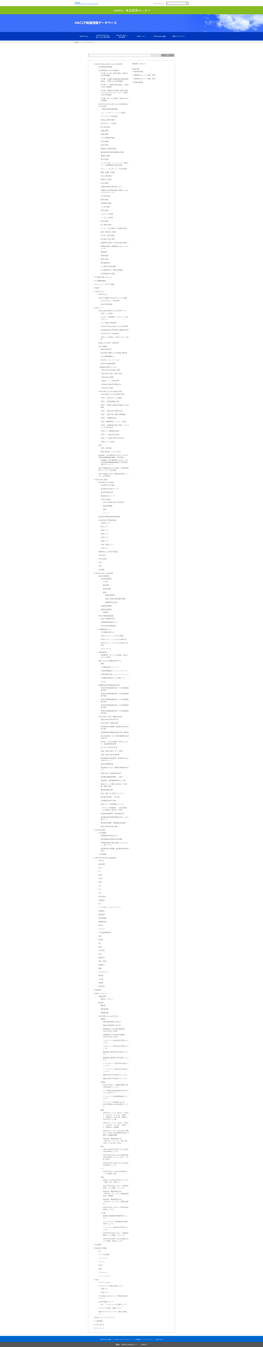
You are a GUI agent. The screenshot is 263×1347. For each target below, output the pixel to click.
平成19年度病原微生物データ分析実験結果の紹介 (115, 712)
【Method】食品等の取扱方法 (111, 384)
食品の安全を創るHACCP (110, 719)
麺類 (102, 1110)
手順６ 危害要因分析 (108, 418)
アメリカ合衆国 (104, 1254)
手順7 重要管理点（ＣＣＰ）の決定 (113, 421)
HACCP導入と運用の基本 (110, 723)
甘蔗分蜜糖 (104, 141)
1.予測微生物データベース (110, 667)
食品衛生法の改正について (110, 489)
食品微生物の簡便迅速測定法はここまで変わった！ (115, 818)
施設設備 (102, 914)
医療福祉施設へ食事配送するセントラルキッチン (115, 247)
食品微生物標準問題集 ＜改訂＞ (112, 777)
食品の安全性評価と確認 (109, 826)
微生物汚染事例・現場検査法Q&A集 (113, 823)
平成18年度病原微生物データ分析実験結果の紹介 (115, 706)
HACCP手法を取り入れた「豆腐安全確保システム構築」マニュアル (116, 1234)
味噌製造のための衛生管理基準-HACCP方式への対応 (114, 1030)
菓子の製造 (104, 159)
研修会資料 (102, 996)
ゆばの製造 (104, 183)
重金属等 (106, 585)
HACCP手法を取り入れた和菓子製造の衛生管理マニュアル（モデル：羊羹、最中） (116, 1157)
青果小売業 (104, 259)
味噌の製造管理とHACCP (112, 1022)
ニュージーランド (105, 1276)
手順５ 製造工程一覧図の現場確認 (113, 414)
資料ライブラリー (101, 993)
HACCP (101, 860)
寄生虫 (101, 925)
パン (102, 1169)
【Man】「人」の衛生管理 (110, 381)
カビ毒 (105, 581)
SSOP (101, 878)
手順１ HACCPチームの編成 (111, 398)
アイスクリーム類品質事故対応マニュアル (115, 1097)
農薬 (104, 592)
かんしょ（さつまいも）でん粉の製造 (114, 169)
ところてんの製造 (107, 217)
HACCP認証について (106, 1302)
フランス (102, 1262)
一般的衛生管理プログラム (108, 367)
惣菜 (102, 1177)
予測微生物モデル (105, 629)
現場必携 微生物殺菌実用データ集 (113, 780)
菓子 (102, 1146)
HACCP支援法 (106, 499)
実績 (104, 509)
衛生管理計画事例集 (105, 67)
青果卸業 (104, 252)
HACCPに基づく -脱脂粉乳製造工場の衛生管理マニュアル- (115, 1086)
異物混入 (106, 612)
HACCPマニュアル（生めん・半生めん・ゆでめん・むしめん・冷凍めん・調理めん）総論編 (116, 1125)
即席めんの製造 (106, 179)
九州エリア (104, 548)
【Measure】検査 (107, 388)
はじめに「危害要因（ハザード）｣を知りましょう (114, 318)
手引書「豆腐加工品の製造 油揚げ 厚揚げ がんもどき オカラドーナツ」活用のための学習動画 (114, 93)
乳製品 (103, 1082)
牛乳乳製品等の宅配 (108, 273)
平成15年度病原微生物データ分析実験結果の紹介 (115, 689)
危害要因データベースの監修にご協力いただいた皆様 (115, 656)
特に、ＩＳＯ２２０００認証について (114, 1304)
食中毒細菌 (102, 918)
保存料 (101, 939)
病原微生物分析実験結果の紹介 (109, 685)
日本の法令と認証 (101, 479)
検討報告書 (104, 1009)
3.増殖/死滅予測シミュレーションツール (115, 674)
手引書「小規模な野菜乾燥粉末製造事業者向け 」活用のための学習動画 (115, 80)
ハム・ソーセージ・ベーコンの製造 (113, 113)
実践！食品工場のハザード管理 (111, 751)
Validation (102, 900)
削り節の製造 (105, 127)
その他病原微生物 (105, 932)
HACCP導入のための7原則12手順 (110, 391)
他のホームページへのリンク (105, 1317)
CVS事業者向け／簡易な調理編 (111, 270)
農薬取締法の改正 (111, 602)
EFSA (101, 1265)
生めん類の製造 (106, 176)
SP (100, 893)
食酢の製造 (104, 134)
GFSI (100, 562)
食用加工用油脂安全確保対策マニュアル (115, 1217)
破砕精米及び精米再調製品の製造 (112, 152)
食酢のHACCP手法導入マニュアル (115, 1075)
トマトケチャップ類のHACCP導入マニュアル (116, 1064)
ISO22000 (102, 555)
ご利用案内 (99, 1321)
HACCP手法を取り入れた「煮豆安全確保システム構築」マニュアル (116, 1187)
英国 (100, 1269)
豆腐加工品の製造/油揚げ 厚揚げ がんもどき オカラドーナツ (114, 191)
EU (100, 1251)
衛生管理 (102, 864)
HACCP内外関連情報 (108, 626)
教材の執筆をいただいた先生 (111, 451)
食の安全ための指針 (108, 485)
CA (100, 889)
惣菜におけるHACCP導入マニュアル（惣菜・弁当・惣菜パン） (116, 1181)
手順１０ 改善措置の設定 (110, 431)
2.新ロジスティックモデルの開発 (112, 636)
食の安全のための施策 (106, 482)
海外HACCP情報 (101, 1248)
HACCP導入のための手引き (108, 1016)
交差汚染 (102, 986)
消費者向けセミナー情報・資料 (144, 75)
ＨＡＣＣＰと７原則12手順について (111, 1286)
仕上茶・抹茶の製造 (108, 235)
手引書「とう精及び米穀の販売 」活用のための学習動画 (115, 86)
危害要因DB (103, 652)
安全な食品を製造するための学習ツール (112, 310)
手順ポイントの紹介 (108, 442)
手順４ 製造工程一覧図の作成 (111, 411)
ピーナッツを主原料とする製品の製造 (114, 228)
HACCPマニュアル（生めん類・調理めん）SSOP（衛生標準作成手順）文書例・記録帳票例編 (116, 1133)
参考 (100, 445)
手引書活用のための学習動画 (109, 70)
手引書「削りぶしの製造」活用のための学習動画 (115, 99)
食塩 (100, 936)
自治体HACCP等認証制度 (107, 520)
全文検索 (98, 1244)
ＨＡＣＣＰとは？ (105, 1282)
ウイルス (102, 929)
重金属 (101, 975)
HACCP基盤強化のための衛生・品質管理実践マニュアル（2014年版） (114, 469)
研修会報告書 (138, 82)
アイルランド (103, 1272)
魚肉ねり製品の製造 (108, 120)
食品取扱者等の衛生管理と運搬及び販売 (115, 330)
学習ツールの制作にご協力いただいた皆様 (115, 338)
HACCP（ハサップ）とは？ (110, 360)
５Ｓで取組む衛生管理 (108, 323)
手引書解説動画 (100, 281)
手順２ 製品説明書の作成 (110, 401)
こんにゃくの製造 (107, 214)
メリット (106, 513)
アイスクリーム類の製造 (109, 116)
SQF (100, 566)
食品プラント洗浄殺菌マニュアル (112, 804)
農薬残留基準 (110, 595)
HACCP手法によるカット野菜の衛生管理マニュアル (116, 1208)
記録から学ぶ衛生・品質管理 (109, 343)
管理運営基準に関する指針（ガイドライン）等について (115, 844)
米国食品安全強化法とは (109, 835)
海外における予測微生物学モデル (110, 661)
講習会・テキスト (107, 999)
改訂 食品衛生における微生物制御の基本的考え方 (115, 737)
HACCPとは (99, 291)
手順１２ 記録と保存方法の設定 (112, 438)
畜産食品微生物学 (107, 790)
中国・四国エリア (107, 544)
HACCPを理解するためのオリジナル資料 (113, 298)
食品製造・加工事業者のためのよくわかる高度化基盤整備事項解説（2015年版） (113, 456)
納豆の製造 (104, 199)
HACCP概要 (103, 346)
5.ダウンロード (106, 649)
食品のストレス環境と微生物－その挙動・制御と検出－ (114, 785)
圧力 (100, 954)
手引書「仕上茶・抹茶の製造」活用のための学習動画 (115, 74)
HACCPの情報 (100, 830)
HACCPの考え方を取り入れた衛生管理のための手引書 (114, 105)
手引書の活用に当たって (103, 277)
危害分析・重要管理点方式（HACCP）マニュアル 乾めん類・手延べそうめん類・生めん (116, 1141)
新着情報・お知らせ (138, 64)
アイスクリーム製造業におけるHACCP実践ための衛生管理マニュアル (116, 1104)
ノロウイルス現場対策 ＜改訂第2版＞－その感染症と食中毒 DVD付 (114, 809)
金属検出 (102, 911)
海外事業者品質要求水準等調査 (111, 839)
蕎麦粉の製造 (105, 156)
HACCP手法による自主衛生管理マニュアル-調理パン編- (116, 1172)
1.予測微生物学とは (107, 632)
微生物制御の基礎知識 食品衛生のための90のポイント (115, 759)
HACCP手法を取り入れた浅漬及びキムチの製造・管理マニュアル (116, 1240)
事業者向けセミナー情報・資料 (144, 79)
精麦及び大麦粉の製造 (108, 148)
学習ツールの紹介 (107, 313)
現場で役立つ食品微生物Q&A (111, 773)
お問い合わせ (99, 1324)
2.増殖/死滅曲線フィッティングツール (114, 671)
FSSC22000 (103, 559)
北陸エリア (104, 537)
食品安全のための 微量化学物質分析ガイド (115, 769)
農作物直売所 (105, 263)
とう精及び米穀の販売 (108, 266)
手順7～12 (104, 1292)
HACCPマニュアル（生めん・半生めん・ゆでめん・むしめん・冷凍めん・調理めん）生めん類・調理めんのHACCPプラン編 (116, 1116)
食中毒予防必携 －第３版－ (111, 797)
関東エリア (104, 530)
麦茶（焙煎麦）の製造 (108, 232)
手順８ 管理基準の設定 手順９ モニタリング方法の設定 (115, 426)
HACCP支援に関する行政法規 (113, 502)
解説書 (103, 1005)
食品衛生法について (108, 496)
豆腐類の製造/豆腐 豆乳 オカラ (111, 187)
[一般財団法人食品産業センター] (86, 2)
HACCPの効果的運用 (108, 363)
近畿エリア (104, 541)
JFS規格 (101, 570)
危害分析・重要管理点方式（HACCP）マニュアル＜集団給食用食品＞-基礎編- (116, 1194)
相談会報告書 (138, 71)
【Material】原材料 (107, 377)
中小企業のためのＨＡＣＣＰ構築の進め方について (113, 1297)
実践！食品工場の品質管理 (110, 754)
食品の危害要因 (104, 576)
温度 (100, 947)
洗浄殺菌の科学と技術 (108, 800)
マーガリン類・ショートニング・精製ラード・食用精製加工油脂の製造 (115, 164)
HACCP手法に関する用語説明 (105, 858)
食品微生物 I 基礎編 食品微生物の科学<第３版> (115, 728)
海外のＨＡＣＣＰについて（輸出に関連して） (113, 1313)
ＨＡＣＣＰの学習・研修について (110, 1308)
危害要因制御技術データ (109, 622)
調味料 (103, 1019)
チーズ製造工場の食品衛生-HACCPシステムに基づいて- (116, 1092)
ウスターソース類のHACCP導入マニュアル (116, 1041)
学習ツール (99, 308)
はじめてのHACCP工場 (109, 747)
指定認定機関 (107, 506)
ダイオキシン (103, 972)
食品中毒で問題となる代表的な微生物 (114, 353)
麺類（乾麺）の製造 (108, 172)
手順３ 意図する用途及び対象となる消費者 (115, 406)
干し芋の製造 (105, 207)
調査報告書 (104, 1012)
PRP (100, 882)
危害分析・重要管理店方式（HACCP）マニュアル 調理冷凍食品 (116, 1201)
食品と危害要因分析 (108, 618)
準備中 (97, 288)
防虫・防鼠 (102, 961)
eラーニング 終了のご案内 (104, 284)
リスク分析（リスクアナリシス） (110, 907)
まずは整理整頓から (108, 356)
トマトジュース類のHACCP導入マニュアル (116, 1228)
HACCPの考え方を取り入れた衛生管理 (108, 64)
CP (100, 886)
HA (100, 904)
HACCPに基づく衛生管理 (110, 333)
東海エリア (104, 534)
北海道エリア (105, 523)
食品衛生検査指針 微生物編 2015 (113, 813)
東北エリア (104, 526)
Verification (102, 896)
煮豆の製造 (104, 210)
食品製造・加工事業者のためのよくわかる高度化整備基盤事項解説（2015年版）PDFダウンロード (115, 462)
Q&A (96, 1279)
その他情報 (102, 833)
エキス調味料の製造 (108, 138)
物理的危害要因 (106, 609)
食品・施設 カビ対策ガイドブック (112, 793)
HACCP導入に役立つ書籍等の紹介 (110, 716)
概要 (102, 663)
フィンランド (103, 1258)
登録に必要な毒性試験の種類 (115, 599)
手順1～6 (104, 1289)
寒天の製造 (104, 221)
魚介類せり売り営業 (108, 239)
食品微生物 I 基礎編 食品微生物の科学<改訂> (115, 850)
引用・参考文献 (106, 448)
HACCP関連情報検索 (106, 616)
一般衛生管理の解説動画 (109, 109)
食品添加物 (107, 589)
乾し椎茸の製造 (106, 225)
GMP (100, 875)
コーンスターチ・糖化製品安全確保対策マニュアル (115, 1223)
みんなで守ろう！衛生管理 (110, 301)
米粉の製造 (104, 145)
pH (99, 943)
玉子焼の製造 (105, 196)
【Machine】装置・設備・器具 (111, 373)
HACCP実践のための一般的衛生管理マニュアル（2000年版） (114, 475)
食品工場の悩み (106, 349)
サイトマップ (159, 3)
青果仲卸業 (104, 255)
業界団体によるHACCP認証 (108, 552)
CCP (100, 868)
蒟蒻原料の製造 (106, 203)
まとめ (103, 681)
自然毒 (101, 983)
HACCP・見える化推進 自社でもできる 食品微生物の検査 (114, 743)
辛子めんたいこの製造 (108, 123)
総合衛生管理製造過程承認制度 (109, 516)
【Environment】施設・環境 (110, 370)
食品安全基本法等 (107, 492)
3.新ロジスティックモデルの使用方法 (114, 639)
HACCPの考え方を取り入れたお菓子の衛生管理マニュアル (116, 1150)
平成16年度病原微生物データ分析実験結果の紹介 (115, 695)
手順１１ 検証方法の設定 (110, 434)
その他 (103, 1213)
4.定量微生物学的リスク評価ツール (113, 678)
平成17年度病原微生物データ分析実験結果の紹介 (115, 700)
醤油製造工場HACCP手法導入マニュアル (116, 1053)
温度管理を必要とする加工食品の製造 (114, 243)
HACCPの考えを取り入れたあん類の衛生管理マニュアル (116, 1164)
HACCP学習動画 (106, 304)
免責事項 (98, 990)
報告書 (101, 1003)
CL (99, 871)
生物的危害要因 (106, 606)
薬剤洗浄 (102, 957)
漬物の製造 (104, 130)
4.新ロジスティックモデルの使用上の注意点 (114, 644)
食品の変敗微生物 (107, 764)
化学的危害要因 (106, 579)
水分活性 (102, 950)
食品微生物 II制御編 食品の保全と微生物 (115, 732)
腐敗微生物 (102, 922)
